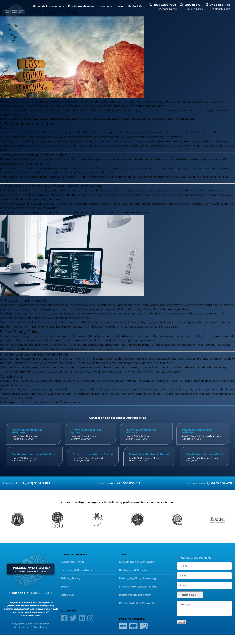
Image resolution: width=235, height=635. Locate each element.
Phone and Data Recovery (137, 603)
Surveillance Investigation (137, 562)
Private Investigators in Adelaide (197, 431)
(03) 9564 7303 (165, 5)
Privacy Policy (70, 578)
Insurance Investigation (135, 594)
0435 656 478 (220, 5)
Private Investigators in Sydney (86, 431)
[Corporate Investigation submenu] (63, 6)
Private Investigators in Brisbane (140, 431)
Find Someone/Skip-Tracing (138, 586)
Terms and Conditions (76, 570)
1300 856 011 (193, 5)
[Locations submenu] (113, 6)
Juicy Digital (40, 627)
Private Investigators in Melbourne (27, 431)
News (65, 586)
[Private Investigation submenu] (94, 6)
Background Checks (133, 570)
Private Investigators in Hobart (149, 454)
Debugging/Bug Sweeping (137, 578)
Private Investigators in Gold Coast (34, 454)
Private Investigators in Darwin (93, 454)
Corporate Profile (73, 562)
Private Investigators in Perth (204, 454)
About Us (67, 594)
